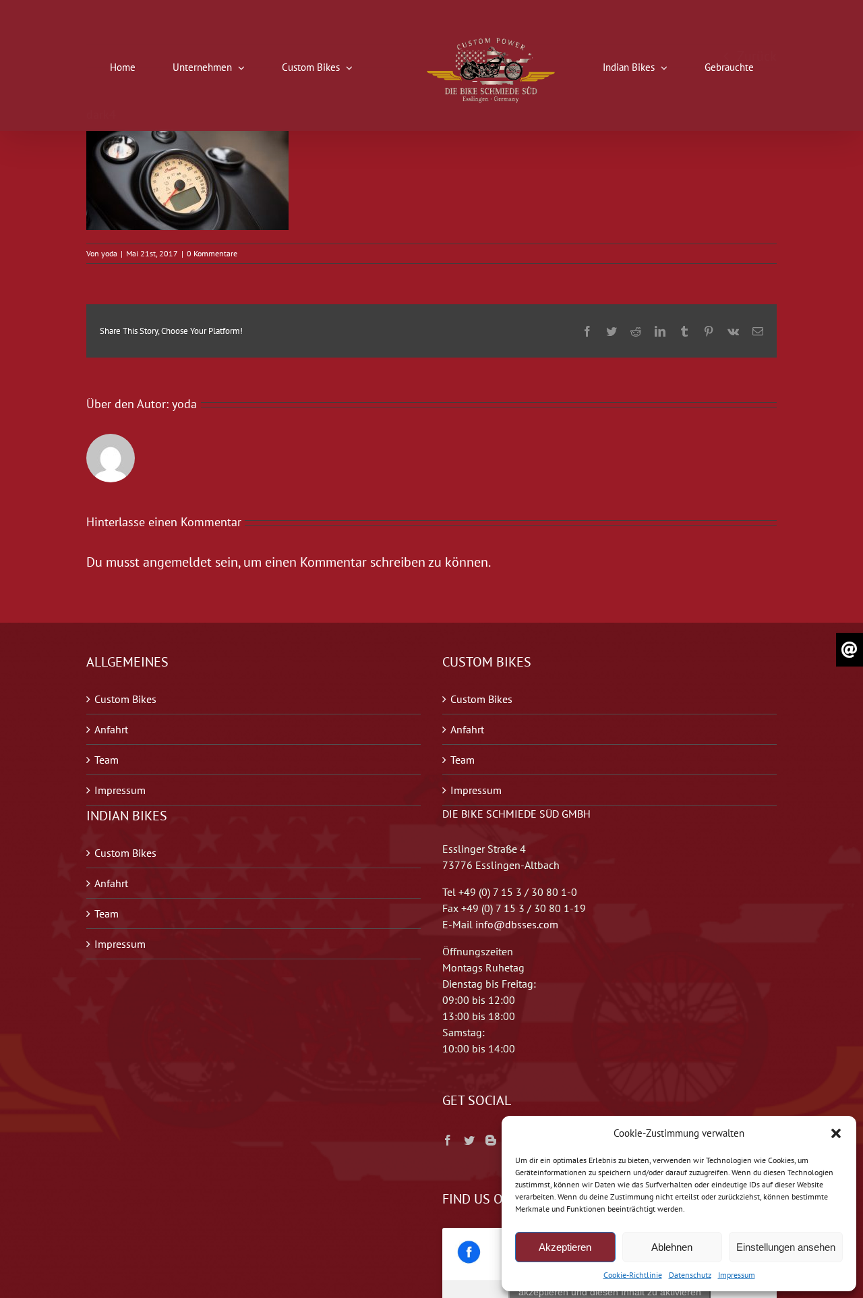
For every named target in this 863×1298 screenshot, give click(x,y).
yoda (109, 253)
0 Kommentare (212, 253)
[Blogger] (490, 1140)
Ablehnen (671, 1247)
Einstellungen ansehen (785, 1247)
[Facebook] (447, 1140)
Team (106, 759)
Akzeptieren (565, 1247)
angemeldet (177, 562)
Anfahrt (111, 729)
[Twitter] (469, 1140)
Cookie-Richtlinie (632, 1275)
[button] (836, 1133)
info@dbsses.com (516, 924)
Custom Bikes (125, 699)
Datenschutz (690, 1275)
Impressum (736, 1275)
